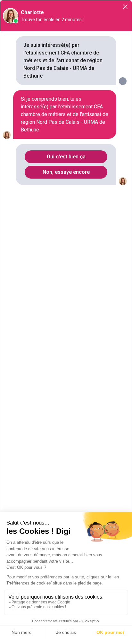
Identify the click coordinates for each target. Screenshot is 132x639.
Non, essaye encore (66, 172)
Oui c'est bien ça (66, 157)
